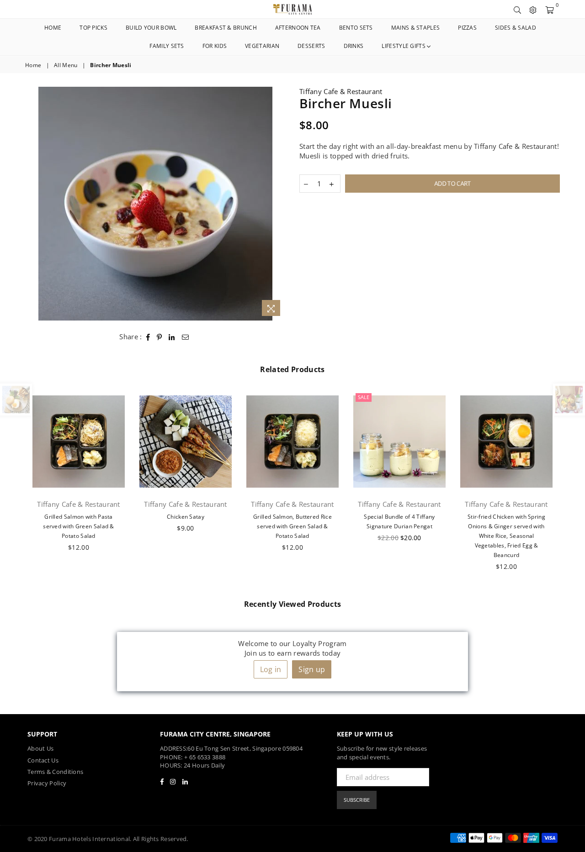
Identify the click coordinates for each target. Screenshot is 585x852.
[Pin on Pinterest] (159, 337)
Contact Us (42, 760)
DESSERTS (311, 46)
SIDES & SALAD (515, 28)
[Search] (517, 9)
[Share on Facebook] (148, 337)
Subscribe (357, 799)
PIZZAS (467, 28)
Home (52, 28)
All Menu (65, 65)
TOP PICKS (93, 28)
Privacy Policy (46, 783)
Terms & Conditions (55, 772)
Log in (271, 669)
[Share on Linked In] (172, 337)
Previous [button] (15, 486)
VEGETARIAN (262, 46)
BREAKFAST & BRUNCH (225, 28)
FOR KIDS (214, 46)
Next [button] (570, 486)
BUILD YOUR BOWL (151, 28)
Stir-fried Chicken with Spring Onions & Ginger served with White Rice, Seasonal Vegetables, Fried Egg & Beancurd (506, 536)
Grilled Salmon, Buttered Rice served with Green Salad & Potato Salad (292, 526)
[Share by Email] (185, 337)
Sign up (311, 669)
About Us (40, 748)
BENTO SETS (356, 28)
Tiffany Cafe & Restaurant (341, 91)
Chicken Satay (185, 517)
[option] (155, 204)
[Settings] (533, 9)
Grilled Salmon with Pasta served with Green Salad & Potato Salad (78, 526)
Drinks (354, 46)
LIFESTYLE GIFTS (404, 46)
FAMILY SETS (166, 46)
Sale (363, 397)
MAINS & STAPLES (415, 28)
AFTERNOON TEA (298, 28)
